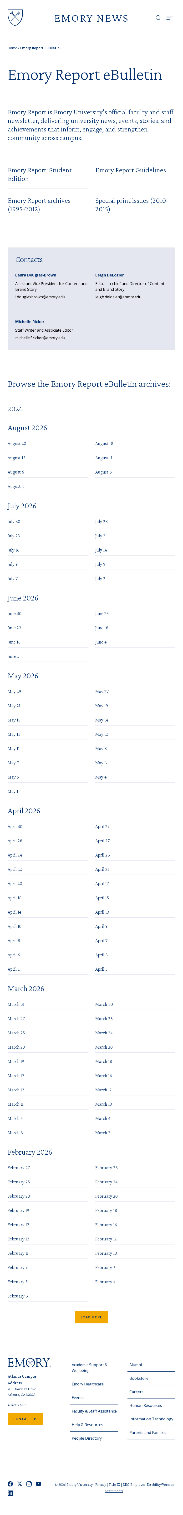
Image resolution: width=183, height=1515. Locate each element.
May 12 (101, 734)
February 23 (19, 1196)
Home (12, 48)
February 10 (106, 1253)
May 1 (13, 791)
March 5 (15, 1118)
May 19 (101, 705)
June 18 (101, 627)
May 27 (102, 691)
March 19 (16, 1061)
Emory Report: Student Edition (40, 174)
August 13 (16, 457)
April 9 (101, 926)
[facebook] (10, 1484)
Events (78, 1397)
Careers (136, 1391)
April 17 (102, 883)
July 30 (14, 521)
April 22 (15, 869)
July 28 (101, 521)
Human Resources (145, 1405)
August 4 (16, 486)
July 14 (101, 549)
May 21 (14, 705)
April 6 (14, 954)
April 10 (14, 926)
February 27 (19, 1167)
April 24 (15, 854)
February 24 (106, 1181)
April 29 (102, 826)
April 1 (101, 969)
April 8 (14, 940)
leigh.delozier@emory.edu (118, 297)
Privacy (101, 1484)
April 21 (102, 869)
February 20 (106, 1196)
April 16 (14, 897)
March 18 (103, 1061)
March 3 (15, 1132)
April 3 (101, 954)
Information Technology (151, 1419)
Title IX (115, 1484)
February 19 (18, 1210)
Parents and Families (147, 1432)
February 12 (106, 1238)
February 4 (105, 1281)
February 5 (18, 1281)
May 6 (101, 762)
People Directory (87, 1438)
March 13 (16, 1089)
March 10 (103, 1104)
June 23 (14, 627)
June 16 (14, 641)
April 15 (102, 897)
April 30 (15, 826)
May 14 (101, 719)
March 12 (103, 1089)
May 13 (14, 734)
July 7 (13, 578)
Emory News (91, 17)
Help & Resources (87, 1424)
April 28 (15, 840)
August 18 (104, 443)
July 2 (100, 578)
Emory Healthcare (88, 1384)
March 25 (16, 1032)
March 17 (16, 1075)
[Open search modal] (158, 18)
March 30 (104, 1004)
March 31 (16, 1004)
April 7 (101, 940)
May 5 (13, 776)
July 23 (14, 535)
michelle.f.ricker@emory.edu (40, 337)
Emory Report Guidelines (130, 170)
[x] (19, 1484)
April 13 (102, 912)
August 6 (16, 471)
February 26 (106, 1167)
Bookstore (138, 1378)
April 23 (102, 854)
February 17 (18, 1224)
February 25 (19, 1181)
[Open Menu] (169, 18)
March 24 (104, 1032)
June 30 (14, 613)
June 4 (101, 641)
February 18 (106, 1210)
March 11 (15, 1104)
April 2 (14, 969)
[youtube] (38, 1484)
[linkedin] (10, 1493)
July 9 (13, 564)
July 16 (13, 549)
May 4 (101, 776)
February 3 (18, 1295)
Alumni (135, 1364)
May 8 (101, 748)
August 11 (103, 457)
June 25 (102, 613)
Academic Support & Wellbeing (89, 1367)
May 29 (14, 691)
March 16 (103, 1075)
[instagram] (29, 1484)
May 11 (14, 748)
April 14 (14, 912)
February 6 (105, 1267)
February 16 (106, 1224)
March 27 (16, 1018)
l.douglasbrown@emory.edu (40, 297)
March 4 (103, 1118)
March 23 (16, 1047)
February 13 (18, 1238)
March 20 (104, 1047)
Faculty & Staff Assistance (94, 1411)
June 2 (13, 656)
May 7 (13, 762)
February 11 (18, 1253)
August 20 (17, 443)
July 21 (101, 535)
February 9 (18, 1267)
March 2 (102, 1132)
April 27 (102, 840)
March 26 (104, 1018)
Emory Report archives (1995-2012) (39, 204)
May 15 (14, 719)
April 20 (15, 883)
